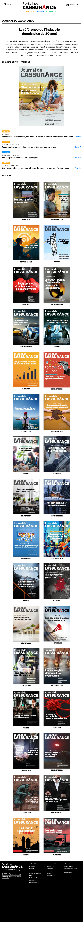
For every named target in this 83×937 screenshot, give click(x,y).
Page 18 (78, 157)
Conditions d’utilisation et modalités (11, 874)
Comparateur (32, 870)
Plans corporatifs (51, 870)
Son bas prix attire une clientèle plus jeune (20, 158)
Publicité (49, 873)
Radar (30, 875)
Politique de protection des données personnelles (11, 877)
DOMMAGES (28, 11)
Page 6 (78, 136)
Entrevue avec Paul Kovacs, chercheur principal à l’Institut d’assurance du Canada (37, 137)
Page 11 (78, 147)
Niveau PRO (32, 866)
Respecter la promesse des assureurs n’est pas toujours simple (29, 147)
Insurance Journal (34, 882)
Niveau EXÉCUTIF (33, 868)
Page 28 (78, 168)
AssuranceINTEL (51, 875)
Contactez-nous (6, 873)
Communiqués (50, 866)
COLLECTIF (51, 11)
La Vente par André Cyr (35, 877)
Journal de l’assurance (35, 873)
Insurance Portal (33, 880)
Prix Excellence (68, 872)
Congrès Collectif (68, 866)
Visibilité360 (50, 868)
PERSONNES (40, 11)
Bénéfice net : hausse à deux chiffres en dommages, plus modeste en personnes (36, 168)
